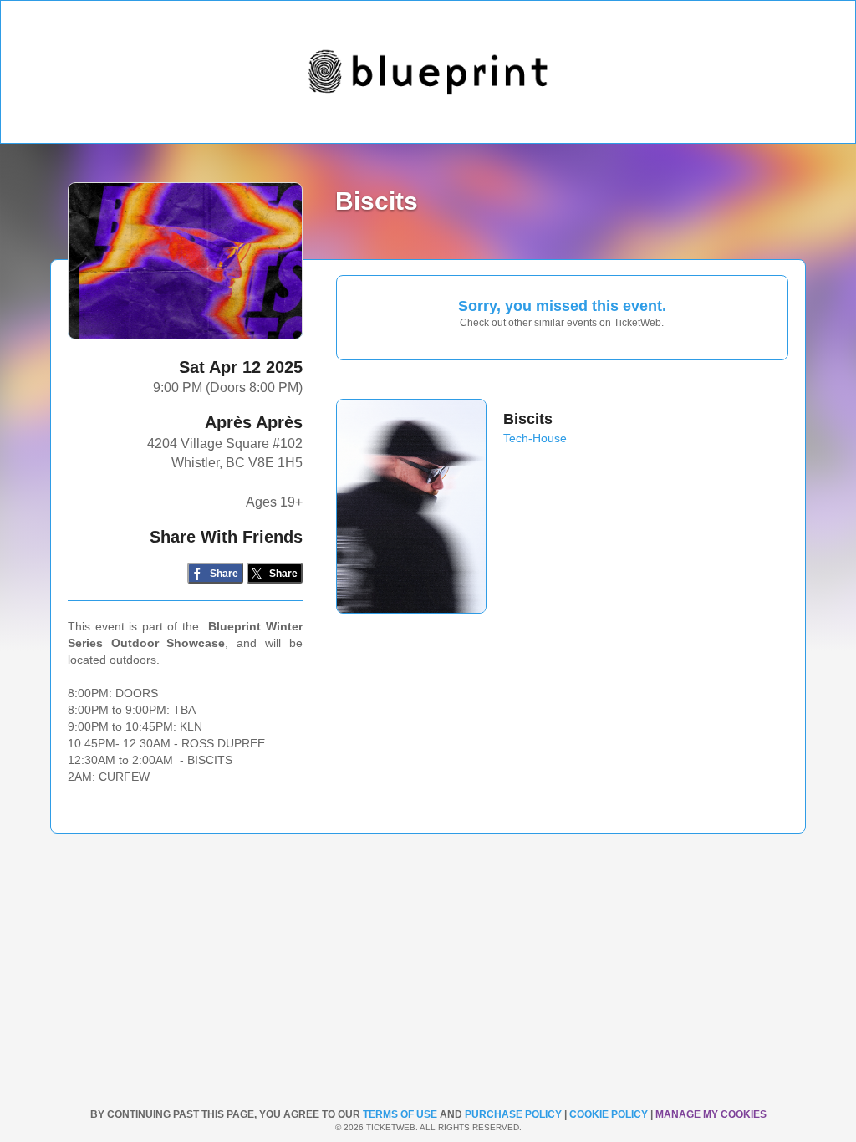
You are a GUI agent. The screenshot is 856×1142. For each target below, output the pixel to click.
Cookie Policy (609, 1114)
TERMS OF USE (401, 1114)
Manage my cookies (711, 1114)
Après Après (254, 422)
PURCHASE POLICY (514, 1114)
